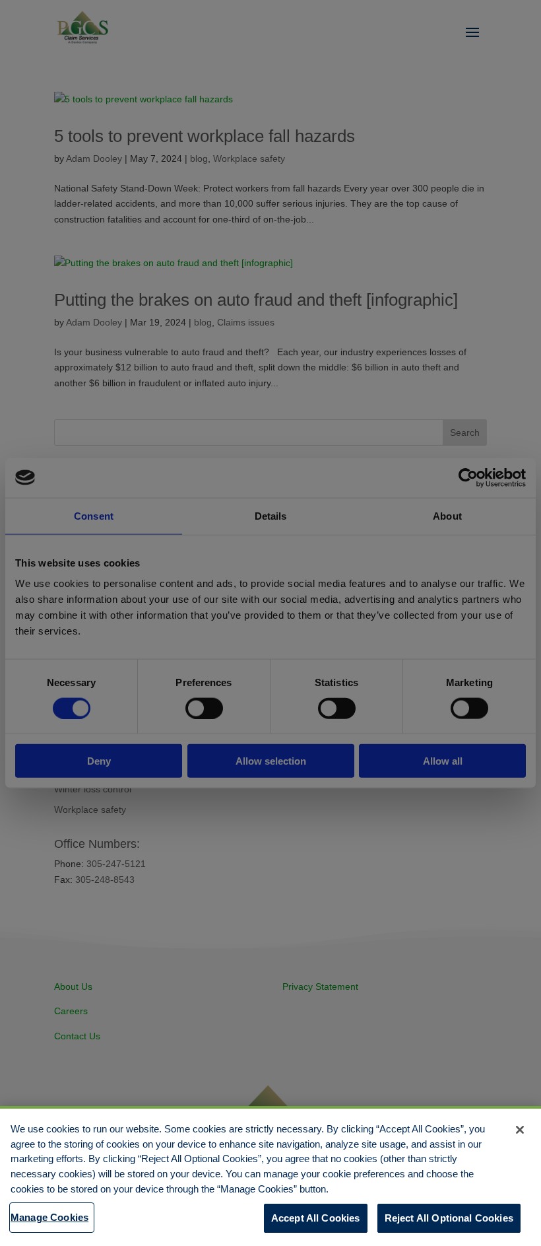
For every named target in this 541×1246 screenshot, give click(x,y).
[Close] (519, 1129)
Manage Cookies (49, 1217)
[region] (270, 1176)
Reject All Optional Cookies (449, 1218)
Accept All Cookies (315, 1218)
